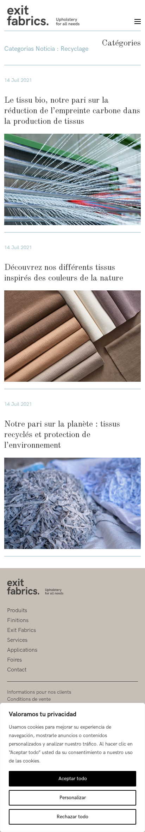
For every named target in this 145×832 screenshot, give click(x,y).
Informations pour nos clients (39, 692)
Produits (17, 610)
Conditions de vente (29, 699)
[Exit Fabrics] (43, 15)
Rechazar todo (72, 817)
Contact (16, 670)
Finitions (18, 620)
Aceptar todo (72, 779)
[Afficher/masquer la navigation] (134, 21)
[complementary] (72, 767)
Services (17, 640)
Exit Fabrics (21, 630)
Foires (14, 660)
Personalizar (72, 798)
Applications (22, 650)
